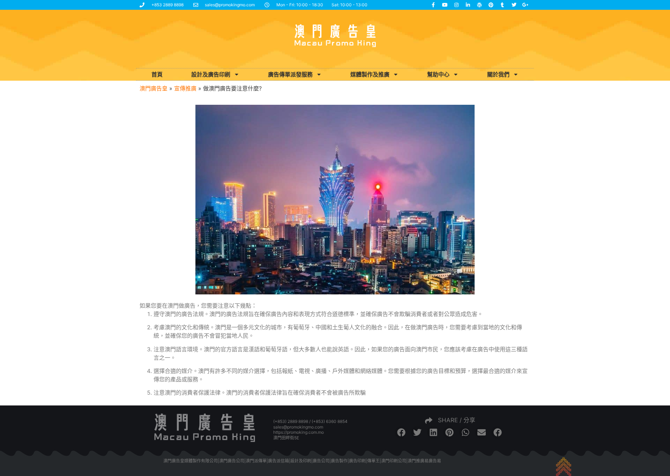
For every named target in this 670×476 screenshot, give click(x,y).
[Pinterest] (491, 5)
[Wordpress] (479, 5)
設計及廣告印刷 (210, 74)
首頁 (157, 74)
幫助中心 (438, 74)
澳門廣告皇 (154, 88)
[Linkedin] (468, 5)
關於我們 (498, 74)
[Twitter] (514, 5)
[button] (401, 432)
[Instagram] (456, 5)
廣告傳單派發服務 (290, 74)
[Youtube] (445, 5)
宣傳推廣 (185, 88)
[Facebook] (433, 5)
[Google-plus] (525, 5)
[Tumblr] (502, 5)
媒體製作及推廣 (369, 74)
